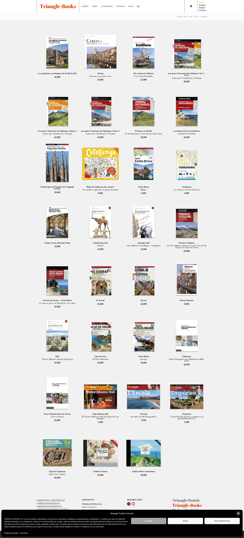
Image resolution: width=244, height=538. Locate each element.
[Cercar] (138, 6)
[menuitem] (84, 6)
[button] (238, 513)
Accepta (148, 521)
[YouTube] (133, 504)
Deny (185, 521)
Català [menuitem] (201, 3)
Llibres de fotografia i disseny (52, 509)
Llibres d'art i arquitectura (51, 500)
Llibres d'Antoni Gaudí (48, 503)
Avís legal (24, 533)
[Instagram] (128, 504)
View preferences (222, 521)
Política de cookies (11, 533)
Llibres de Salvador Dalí (49, 506)
